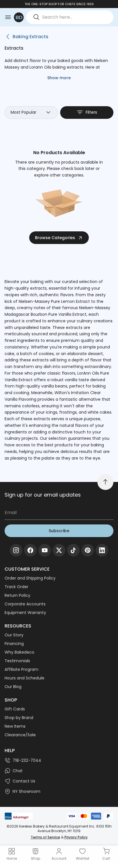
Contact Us (24, 781)
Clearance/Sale (20, 735)
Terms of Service (45, 837)
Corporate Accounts (25, 604)
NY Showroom (26, 791)
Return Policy (17, 595)
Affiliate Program (21, 669)
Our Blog (13, 686)
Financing (14, 643)
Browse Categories (55, 238)
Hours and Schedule (24, 678)
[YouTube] (44, 550)
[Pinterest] (87, 550)
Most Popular (23, 112)
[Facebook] (30, 550)
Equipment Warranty (25, 612)
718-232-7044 (27, 760)
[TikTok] (73, 550)
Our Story (14, 635)
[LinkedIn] (102, 550)
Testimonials (17, 661)
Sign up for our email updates (43, 494)
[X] (59, 550)
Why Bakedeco (19, 652)
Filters (91, 112)
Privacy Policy (76, 837)
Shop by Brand (19, 717)
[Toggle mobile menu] (8, 17)
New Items (15, 726)
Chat (18, 771)
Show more (59, 78)
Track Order (16, 587)
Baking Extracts (30, 36)
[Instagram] (16, 550)
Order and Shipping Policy (30, 578)
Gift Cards (15, 709)
